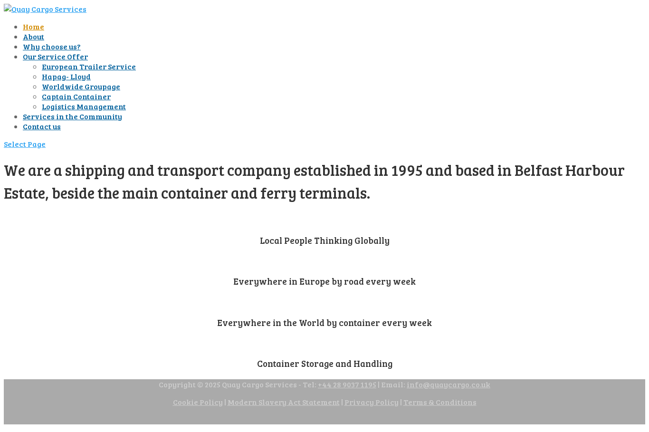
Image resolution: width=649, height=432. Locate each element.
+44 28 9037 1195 (347, 384)
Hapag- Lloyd (66, 76)
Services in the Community (72, 116)
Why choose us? (52, 46)
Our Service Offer (55, 56)
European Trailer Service (89, 66)
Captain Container (76, 96)
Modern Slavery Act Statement (284, 402)
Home (33, 26)
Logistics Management (84, 106)
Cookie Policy (198, 402)
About (33, 36)
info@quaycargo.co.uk (448, 384)
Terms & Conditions (440, 402)
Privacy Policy (371, 402)
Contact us (42, 126)
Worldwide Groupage (81, 86)
